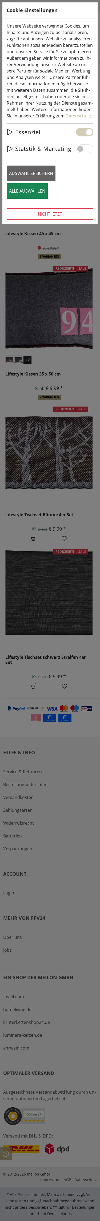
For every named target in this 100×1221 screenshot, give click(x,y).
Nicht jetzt (50, 214)
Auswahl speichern (31, 173)
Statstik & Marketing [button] (43, 148)
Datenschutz (78, 116)
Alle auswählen (27, 191)
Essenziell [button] (28, 132)
